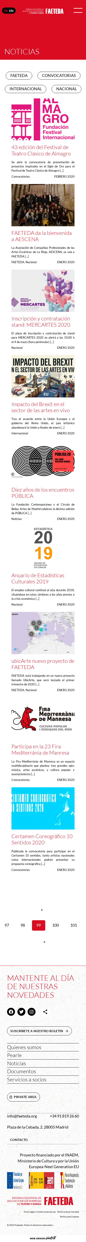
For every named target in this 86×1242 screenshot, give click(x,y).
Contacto (19, 1140)
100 (55, 925)
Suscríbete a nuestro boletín (41, 1031)
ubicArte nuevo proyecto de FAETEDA (42, 664)
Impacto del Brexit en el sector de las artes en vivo (40, 407)
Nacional (31, 262)
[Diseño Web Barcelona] (43, 1238)
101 (73, 925)
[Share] (45, 1011)
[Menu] (78, 11)
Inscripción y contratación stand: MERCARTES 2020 (40, 321)
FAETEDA (17, 262)
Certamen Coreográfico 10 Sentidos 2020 (42, 839)
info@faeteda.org (22, 1116)
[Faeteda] (43, 10)
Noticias (16, 519)
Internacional (19, 433)
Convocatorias (20, 176)
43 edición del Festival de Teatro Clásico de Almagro (41, 150)
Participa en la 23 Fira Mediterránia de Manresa (40, 749)
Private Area (25, 1097)
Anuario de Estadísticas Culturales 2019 (37, 578)
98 (23, 925)
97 (7, 925)
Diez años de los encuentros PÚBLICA (42, 493)
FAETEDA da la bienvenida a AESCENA (41, 236)
